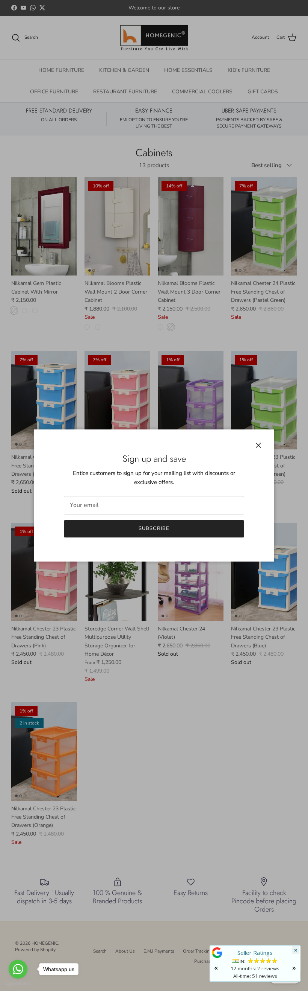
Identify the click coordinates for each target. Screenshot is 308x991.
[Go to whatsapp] (18, 969)
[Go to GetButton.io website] (18, 983)
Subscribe (154, 528)
